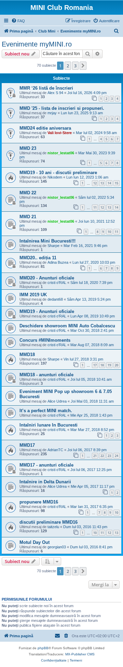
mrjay (52, 113)
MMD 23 (27, 148)
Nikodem (54, 177)
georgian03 (56, 547)
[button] (83, 66)
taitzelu (53, 527)
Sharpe (53, 246)
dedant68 (55, 299)
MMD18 (27, 354)
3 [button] (75, 66)
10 (109, 232)
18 (102, 365)
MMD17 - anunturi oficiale (46, 465)
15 (116, 183)
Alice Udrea (57, 401)
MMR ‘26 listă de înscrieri (46, 88)
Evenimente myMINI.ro (37, 44)
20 (116, 365)
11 (95, 207)
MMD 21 (27, 216)
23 (109, 456)
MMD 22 (27, 192)
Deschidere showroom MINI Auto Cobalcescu (67, 325)
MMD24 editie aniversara (45, 128)
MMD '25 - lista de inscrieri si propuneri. (61, 108)
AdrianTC (55, 450)
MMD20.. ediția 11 (37, 257)
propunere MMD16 (38, 502)
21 (95, 456)
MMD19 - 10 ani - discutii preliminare (58, 172)
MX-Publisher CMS (80, 654)
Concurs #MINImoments (44, 340)
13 (102, 183)
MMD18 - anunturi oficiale (46, 374)
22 (102, 456)
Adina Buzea (57, 262)
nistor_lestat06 (60, 153)
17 (95, 365)
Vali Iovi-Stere (59, 133)
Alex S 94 (55, 93)
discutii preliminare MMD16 (48, 522)
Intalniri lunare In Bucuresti (48, 425)
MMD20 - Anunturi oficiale (46, 277)
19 (109, 365)
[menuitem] (18, 21)
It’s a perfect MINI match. (45, 410)
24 (116, 456)
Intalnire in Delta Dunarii (45, 481)
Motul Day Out (34, 542)
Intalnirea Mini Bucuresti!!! (47, 241)
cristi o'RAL (56, 282)
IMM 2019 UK (33, 294)
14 (109, 183)
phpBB (43, 648)
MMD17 (27, 445)
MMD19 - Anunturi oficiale (46, 311)
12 (95, 183)
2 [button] (68, 66)
